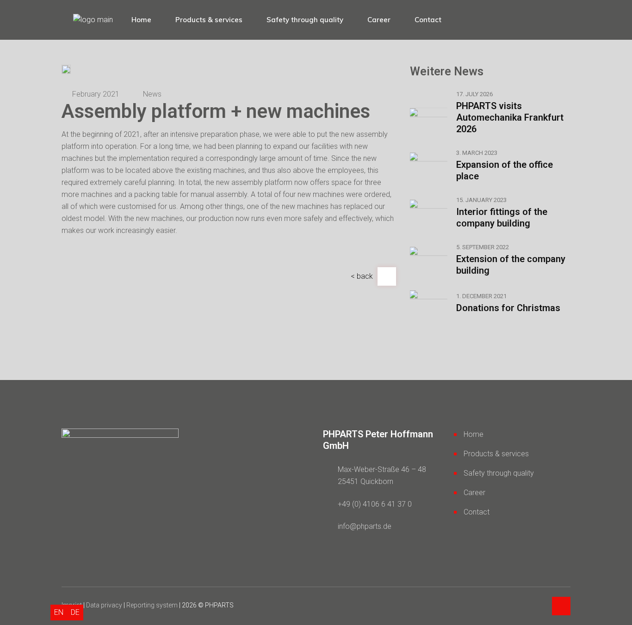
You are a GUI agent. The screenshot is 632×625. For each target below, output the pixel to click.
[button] (362, 276)
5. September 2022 (482, 247)
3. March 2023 (476, 152)
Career (474, 492)
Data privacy (104, 605)
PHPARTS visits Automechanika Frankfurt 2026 (510, 117)
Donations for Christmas (508, 307)
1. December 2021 (481, 296)
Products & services (496, 453)
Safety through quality (499, 473)
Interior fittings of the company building (501, 217)
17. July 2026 (474, 94)
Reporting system (152, 605)
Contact (476, 512)
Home (473, 434)
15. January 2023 (481, 199)
